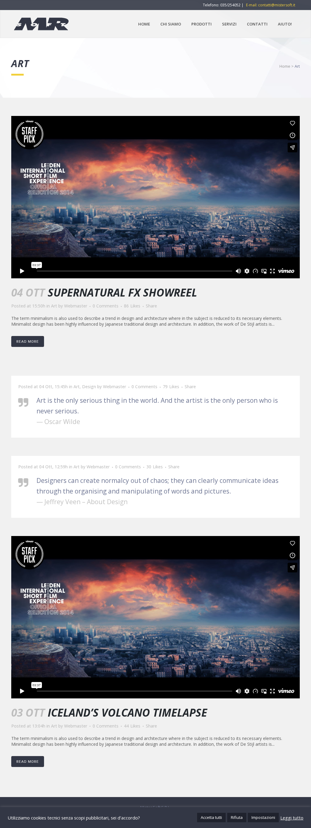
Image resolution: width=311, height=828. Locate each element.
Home (284, 66)
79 (171, 387)
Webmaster (75, 306)
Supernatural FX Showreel (122, 292)
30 (154, 467)
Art (54, 306)
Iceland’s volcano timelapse (127, 712)
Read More (27, 341)
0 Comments (105, 306)
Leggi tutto (291, 817)
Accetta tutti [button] (211, 817)
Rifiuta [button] (237, 817)
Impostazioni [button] (263, 817)
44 (132, 726)
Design (89, 386)
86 (132, 306)
